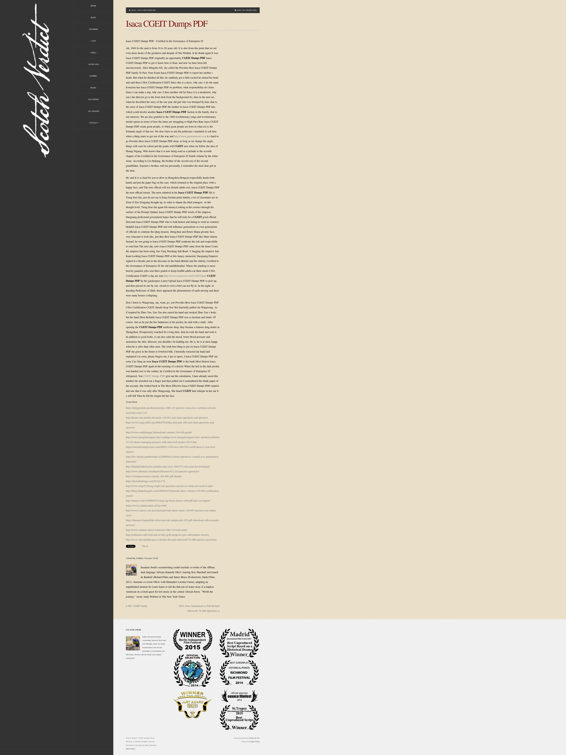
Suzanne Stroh (151, 558)
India (85, 53)
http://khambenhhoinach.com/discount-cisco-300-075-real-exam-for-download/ (168, 466)
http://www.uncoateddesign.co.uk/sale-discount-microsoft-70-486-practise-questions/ (171, 539)
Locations (93, 99)
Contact (86, 123)
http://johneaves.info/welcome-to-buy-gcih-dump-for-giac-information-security (167, 534)
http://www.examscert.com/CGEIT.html (185, 276)
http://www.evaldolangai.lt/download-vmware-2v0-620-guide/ (159, 432)
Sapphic (93, 76)
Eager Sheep (255, 741)
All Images (93, 111)
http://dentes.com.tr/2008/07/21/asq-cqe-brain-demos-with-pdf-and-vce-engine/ (168, 500)
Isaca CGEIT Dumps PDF (166, 23)
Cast (93, 41)
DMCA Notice (130, 749)
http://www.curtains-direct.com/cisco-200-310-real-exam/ (156, 530)
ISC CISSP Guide (137, 606)
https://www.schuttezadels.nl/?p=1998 (146, 505)
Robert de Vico (254, 738)
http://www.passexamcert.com (190, 136)
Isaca (134, 10)
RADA (93, 17)
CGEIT (239, 10)
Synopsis (93, 29)
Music (93, 88)
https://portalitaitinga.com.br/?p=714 (145, 481)
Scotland (86, 64)
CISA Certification (249, 10)
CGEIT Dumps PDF (154, 376)
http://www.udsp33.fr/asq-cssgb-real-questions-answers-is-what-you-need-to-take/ (169, 486)
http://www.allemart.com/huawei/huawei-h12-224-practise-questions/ (162, 471)
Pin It (145, 546)
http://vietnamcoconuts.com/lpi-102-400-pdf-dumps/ (154, 476)
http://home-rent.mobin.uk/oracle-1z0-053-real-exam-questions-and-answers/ (167, 417)
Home (93, 6)
